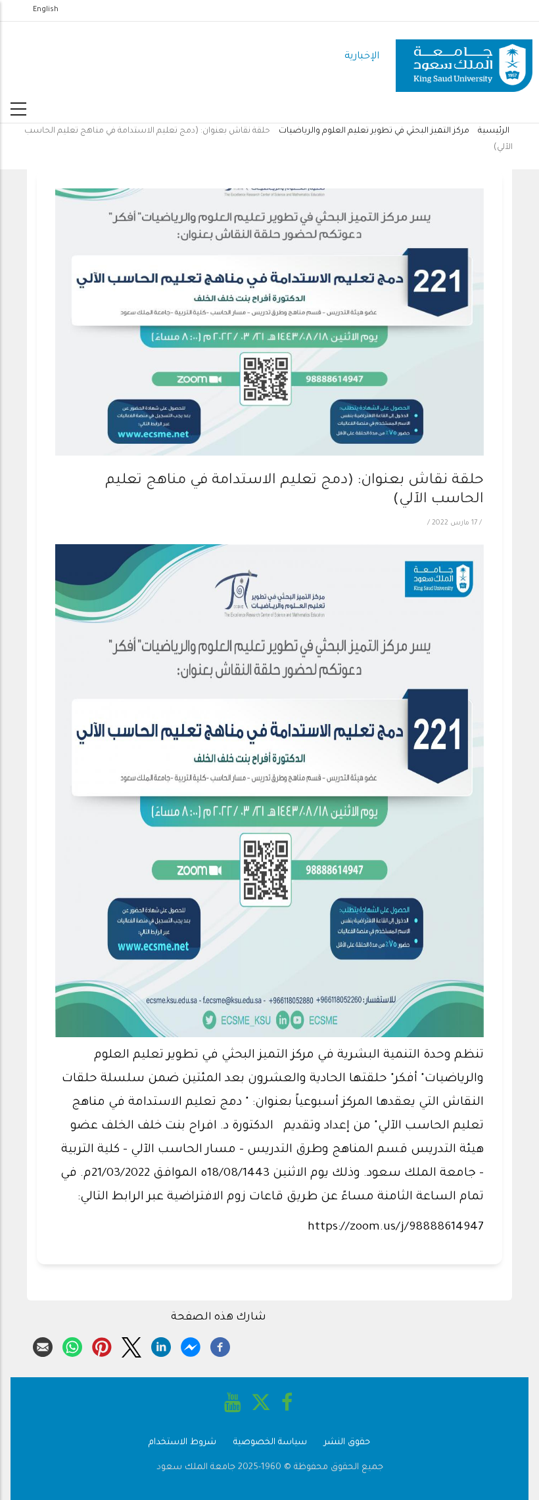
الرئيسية (493, 131)
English (46, 10)
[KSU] (464, 57)
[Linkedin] (161, 1345)
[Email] (43, 1345)
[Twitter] (131, 1345)
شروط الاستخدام (182, 1442)
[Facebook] (220, 1345)
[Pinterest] (102, 1345)
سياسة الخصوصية (270, 1442)
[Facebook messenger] (190, 1345)
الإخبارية (361, 56)
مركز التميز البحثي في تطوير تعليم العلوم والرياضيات (374, 131)
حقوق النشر (347, 1442)
